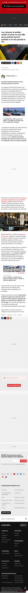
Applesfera (4, 537)
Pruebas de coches (19, 497)
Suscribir (23, 460)
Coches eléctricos (19, 490)
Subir (22, 525)
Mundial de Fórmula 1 (20, 507)
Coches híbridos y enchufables (6, 493)
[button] (11, 76)
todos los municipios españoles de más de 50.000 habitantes (14, 199)
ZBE (20, 315)
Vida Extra (16, 535)
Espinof (16, 545)
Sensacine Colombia (18, 580)
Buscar (26, 518)
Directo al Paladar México (7, 582)
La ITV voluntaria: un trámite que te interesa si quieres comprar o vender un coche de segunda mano (13, 278)
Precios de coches (19, 500)
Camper (5, 24)
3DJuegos (16, 533)
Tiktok (6, 477)
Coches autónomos (19, 503)
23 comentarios (6, 62)
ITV (16, 315)
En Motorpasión (7, 117)
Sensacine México (18, 578)
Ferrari (15, 24)
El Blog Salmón (17, 563)
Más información (22, 591)
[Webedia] (6, 526)
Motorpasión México (18, 582)
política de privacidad (20, 464)
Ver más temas (6, 512)
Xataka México (5, 575)
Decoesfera (4, 565)
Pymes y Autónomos (18, 565)
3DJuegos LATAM (18, 575)
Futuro (3, 507)
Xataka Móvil (4, 535)
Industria (10, 315)
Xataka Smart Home (6, 539)
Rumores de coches (7, 500)
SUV (3, 497)
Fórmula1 (4, 490)
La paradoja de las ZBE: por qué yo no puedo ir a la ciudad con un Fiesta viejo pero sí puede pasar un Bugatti (13, 120)
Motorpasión (17, 553)
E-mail (21, 63)
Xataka (3, 533)
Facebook (13, 63)
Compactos (17, 493)
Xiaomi (10, 24)
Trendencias (4, 563)
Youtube (14, 474)
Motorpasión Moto (18, 555)
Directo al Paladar (5, 553)
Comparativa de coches (6, 504)
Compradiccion (5, 567)
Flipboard (18, 63)
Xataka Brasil (5, 578)
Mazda (20, 24)
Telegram (20, 474)
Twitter (15, 63)
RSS (24, 474)
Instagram (17, 474)
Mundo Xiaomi (5, 541)
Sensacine (16, 543)
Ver (15, 385)
